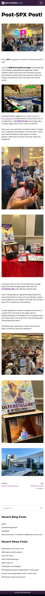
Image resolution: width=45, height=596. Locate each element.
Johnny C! (36, 116)
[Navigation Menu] (41, 3)
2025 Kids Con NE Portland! (12, 552)
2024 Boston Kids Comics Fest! (13, 577)
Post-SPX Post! (7, 556)
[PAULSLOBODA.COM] (12, 2)
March (4, 524)
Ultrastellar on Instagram (11, 566)
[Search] (41, 508)
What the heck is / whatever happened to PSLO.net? (22, 534)
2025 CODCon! (7, 563)
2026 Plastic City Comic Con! (13, 549)
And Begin (5, 531)
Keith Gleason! (7, 119)
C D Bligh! (28, 116)
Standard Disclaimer (9, 527)
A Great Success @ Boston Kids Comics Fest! (19, 573)
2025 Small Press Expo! (10, 559)
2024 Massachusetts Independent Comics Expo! (20, 570)
